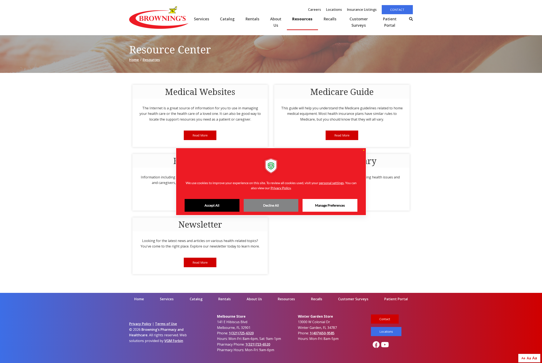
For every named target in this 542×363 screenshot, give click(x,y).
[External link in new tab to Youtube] (385, 345)
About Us (275, 22)
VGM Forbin (173, 340)
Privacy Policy (140, 323)
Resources (302, 18)
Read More (200, 135)
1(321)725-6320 (241, 333)
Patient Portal (390, 22)
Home (134, 59)
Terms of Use (166, 323)
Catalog (227, 18)
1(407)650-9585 (322, 333)
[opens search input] (408, 19)
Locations (334, 9)
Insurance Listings (362, 9)
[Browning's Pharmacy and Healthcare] (158, 17)
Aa (523, 358)
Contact (397, 10)
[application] (271, 182)
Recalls (330, 18)
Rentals (252, 18)
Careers (314, 9)
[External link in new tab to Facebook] (376, 345)
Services (201, 18)
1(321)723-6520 (257, 344)
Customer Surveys (359, 22)
